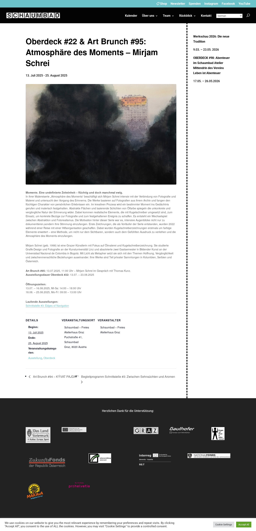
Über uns (148, 15)
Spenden (195, 3)
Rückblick (185, 15)
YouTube (244, 3)
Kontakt (206, 15)
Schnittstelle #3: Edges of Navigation (47, 305)
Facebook (228, 3)
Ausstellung (35, 358)
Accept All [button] (243, 524)
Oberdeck (49, 358)
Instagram (211, 3)
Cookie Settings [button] (223, 524)
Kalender (131, 15)
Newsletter (178, 3)
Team (167, 15)
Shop (163, 3)
